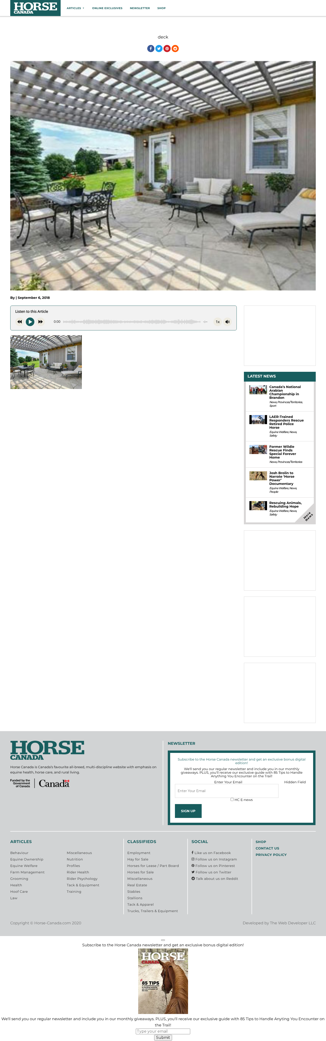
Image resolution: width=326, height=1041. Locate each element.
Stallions (134, 898)
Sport (272, 406)
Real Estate (137, 885)
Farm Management (27, 872)
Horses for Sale (140, 872)
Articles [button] (74, 8)
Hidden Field (295, 782)
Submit (163, 1037)
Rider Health (78, 872)
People (273, 492)
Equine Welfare (278, 432)
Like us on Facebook (212, 853)
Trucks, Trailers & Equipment (152, 911)
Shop (161, 8)
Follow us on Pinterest (215, 866)
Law (13, 898)
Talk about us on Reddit (216, 879)
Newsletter (140, 8)
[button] (163, 940)
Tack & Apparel (140, 904)
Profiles (73, 866)
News (272, 402)
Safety (273, 436)
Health (16, 885)
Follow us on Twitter (213, 872)
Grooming (19, 879)
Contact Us (267, 848)
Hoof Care (19, 891)
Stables (133, 891)
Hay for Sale (137, 859)
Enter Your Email (228, 782)
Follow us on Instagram (216, 859)
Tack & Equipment (83, 885)
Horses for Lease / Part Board (153, 866)
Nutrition (75, 859)
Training (74, 891)
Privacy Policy (271, 855)
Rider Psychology (82, 879)
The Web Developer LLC (293, 923)
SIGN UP (188, 811)
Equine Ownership (26, 859)
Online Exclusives (107, 8)
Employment (139, 853)
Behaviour (19, 853)
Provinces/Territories (289, 402)
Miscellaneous (79, 853)
